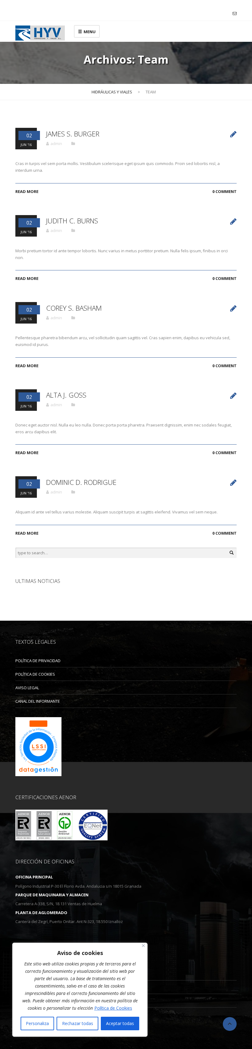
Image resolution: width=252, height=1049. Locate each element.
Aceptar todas (120, 1023)
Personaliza (37, 1023)
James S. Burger (72, 134)
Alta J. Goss (66, 395)
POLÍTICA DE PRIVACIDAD (38, 660)
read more (26, 191)
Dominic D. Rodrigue (81, 482)
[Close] (143, 945)
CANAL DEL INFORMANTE (37, 701)
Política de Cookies (113, 1008)
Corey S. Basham (74, 308)
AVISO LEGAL (27, 687)
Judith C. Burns (72, 221)
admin (56, 143)
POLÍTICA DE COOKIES (35, 674)
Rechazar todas (77, 1023)
